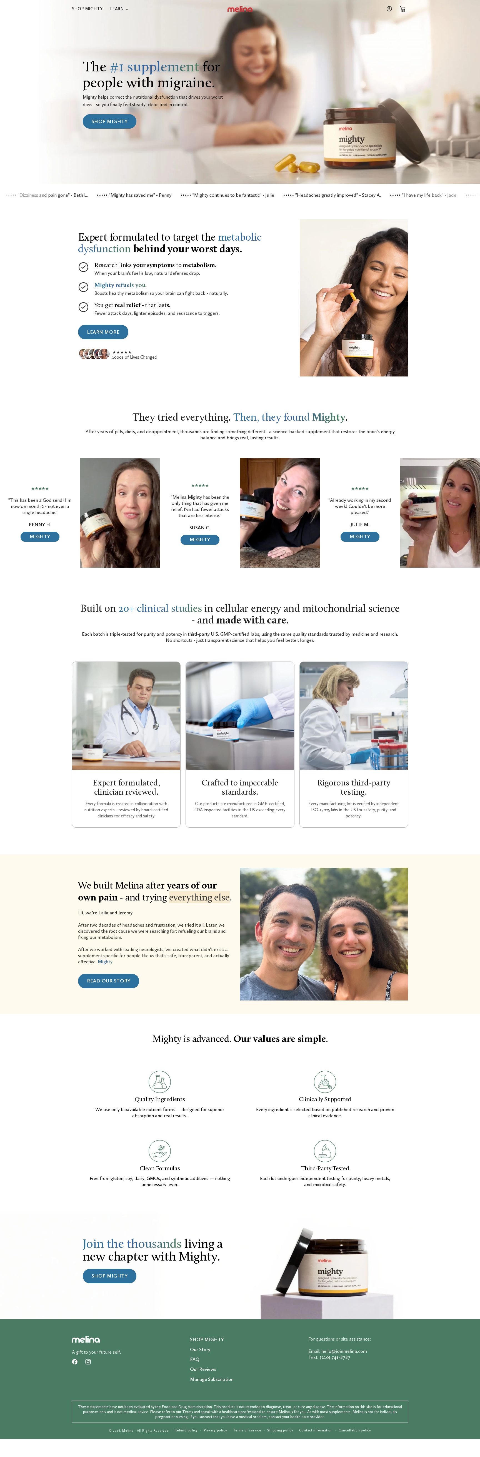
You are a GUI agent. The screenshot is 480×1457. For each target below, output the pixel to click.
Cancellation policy (355, 1430)
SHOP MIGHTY (110, 121)
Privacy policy (215, 1430)
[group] (240, 1265)
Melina (128, 1431)
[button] (119, 9)
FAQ (194, 1359)
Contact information (316, 1430)
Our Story (200, 1349)
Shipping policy (280, 1430)
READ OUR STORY (108, 981)
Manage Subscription (212, 1379)
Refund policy (186, 1430)
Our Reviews (203, 1369)
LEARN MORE (103, 332)
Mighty (40, 536)
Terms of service (247, 1430)
